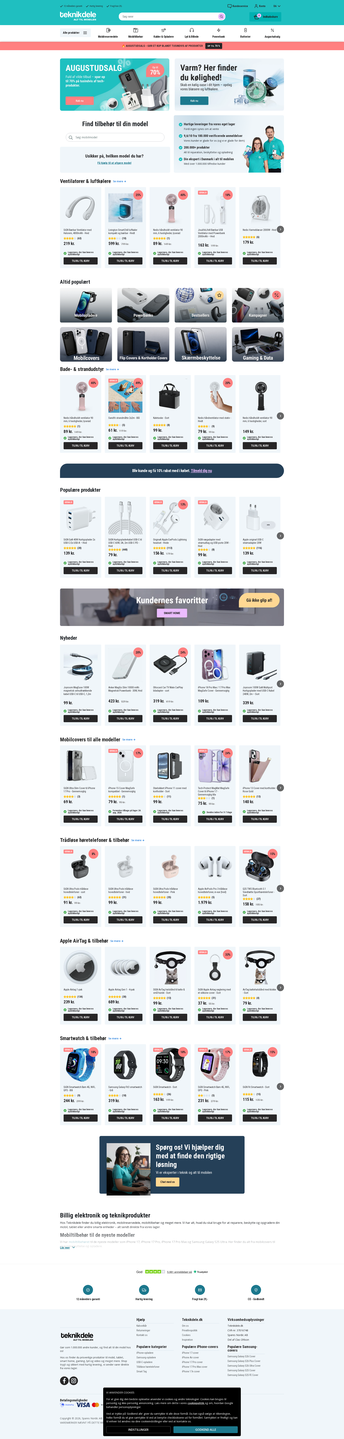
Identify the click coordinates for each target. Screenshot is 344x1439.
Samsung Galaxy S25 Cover (241, 1370)
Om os (185, 1325)
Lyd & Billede (192, 36)
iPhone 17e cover (191, 1371)
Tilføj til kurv (80, 260)
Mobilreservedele (108, 36)
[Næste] (280, 229)
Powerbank (218, 36)
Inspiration (187, 1339)
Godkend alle (205, 1430)
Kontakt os (142, 1335)
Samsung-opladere (146, 1357)
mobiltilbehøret (79, 1242)
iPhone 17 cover (190, 1352)
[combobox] (172, 16)
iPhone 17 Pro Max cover (194, 1366)
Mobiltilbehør (135, 36)
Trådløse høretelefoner (148, 1366)
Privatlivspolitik (189, 1330)
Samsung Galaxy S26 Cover (241, 1356)
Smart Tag (142, 1371)
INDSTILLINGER (138, 1430)
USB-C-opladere (144, 1362)
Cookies (186, 1335)
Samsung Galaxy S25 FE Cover (243, 1375)
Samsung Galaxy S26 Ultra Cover (244, 1365)
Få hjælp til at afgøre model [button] (114, 163)
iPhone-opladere (145, 1352)
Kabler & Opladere (164, 36)
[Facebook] (64, 1381)
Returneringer (143, 1330)
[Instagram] (73, 1381)
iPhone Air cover (190, 1357)
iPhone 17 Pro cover (192, 1362)
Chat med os (167, 1182)
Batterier (245, 36)
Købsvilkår (142, 1325)
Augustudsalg (272, 36)
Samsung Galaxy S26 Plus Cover (244, 1361)
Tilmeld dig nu (201, 470)
